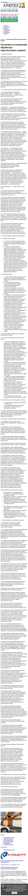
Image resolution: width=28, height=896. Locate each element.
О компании (8, 868)
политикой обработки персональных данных (16, 890)
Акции (2, 868)
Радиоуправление (8, 841)
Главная (3, 39)
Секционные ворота (9, 837)
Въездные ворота (8, 839)
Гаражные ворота (8, 844)
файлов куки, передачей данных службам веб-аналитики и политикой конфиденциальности (14, 888)
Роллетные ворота (8, 840)
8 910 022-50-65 (9, 11)
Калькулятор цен (9, 20)
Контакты (14, 868)
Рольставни (8, 867)
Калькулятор (14, 867)
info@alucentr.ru (5, 862)
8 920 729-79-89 (9, 17)
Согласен (14, 892)
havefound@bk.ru (21, 629)
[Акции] (11, 832)
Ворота (2, 867)
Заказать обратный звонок (8, 860)
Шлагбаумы (7, 843)
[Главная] (4, 2)
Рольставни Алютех (9, 849)
